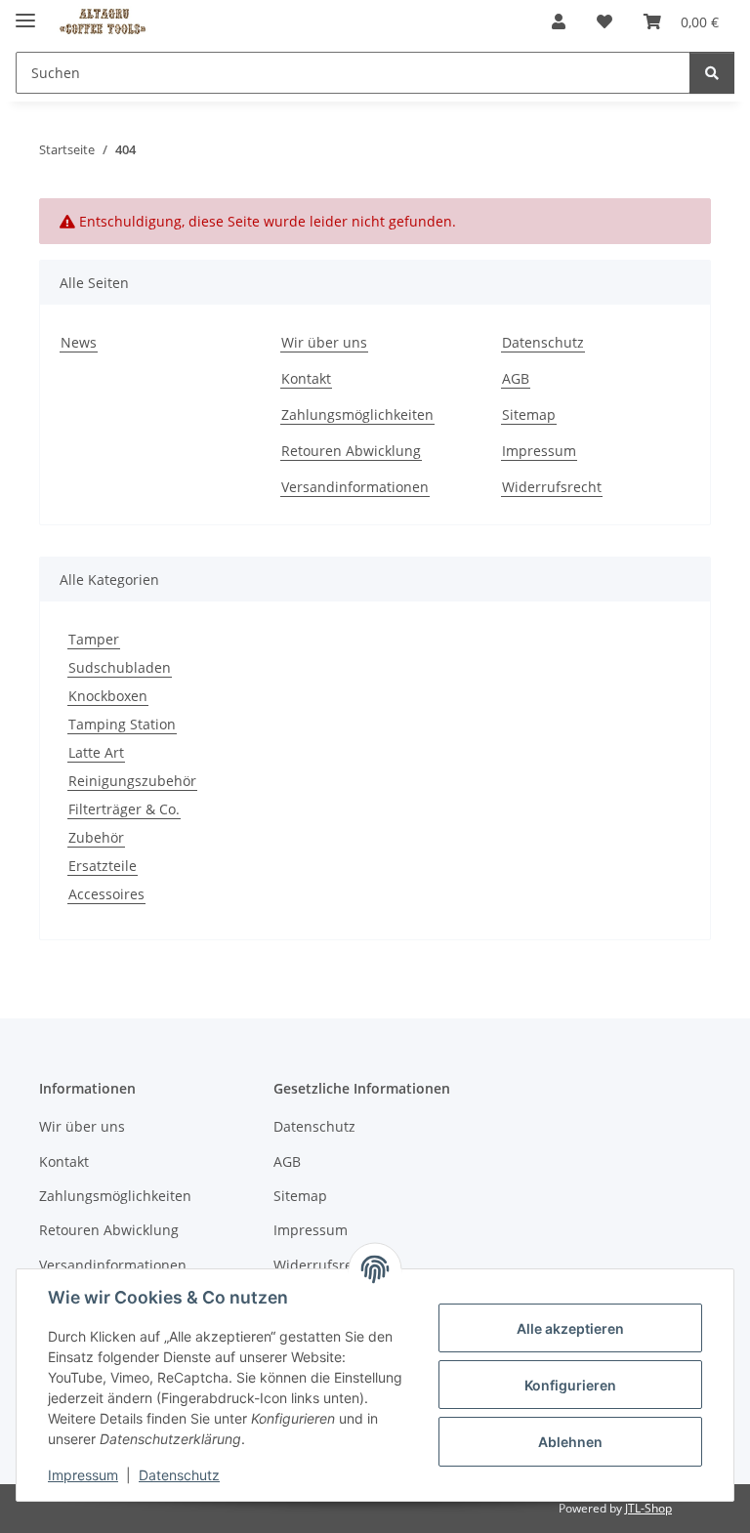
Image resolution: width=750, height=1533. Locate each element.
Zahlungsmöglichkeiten (357, 414)
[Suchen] (711, 73)
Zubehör (96, 837)
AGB (515, 378)
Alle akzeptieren (570, 1328)
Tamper (93, 639)
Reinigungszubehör (132, 780)
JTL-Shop (648, 1508)
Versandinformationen (355, 486)
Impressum (83, 1475)
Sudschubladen (119, 667)
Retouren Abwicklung (351, 450)
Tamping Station (122, 724)
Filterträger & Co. (124, 809)
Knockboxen (107, 695)
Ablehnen (570, 1441)
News (79, 342)
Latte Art (96, 752)
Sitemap (529, 414)
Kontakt (306, 378)
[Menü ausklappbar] (25, 12)
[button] (558, 21)
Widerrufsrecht (552, 486)
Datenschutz (179, 1475)
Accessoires (106, 894)
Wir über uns (324, 342)
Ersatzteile (102, 865)
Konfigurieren (570, 1385)
